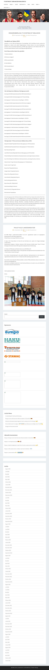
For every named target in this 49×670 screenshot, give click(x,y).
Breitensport (22, 4)
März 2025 (7, 505)
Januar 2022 (7, 602)
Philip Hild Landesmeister (24, 227)
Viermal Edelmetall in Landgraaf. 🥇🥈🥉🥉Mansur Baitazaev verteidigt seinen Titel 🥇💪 (24, 423)
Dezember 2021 (8, 605)
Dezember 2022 (8, 574)
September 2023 (8, 553)
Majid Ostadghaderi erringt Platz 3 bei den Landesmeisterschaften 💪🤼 (23, 445)
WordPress (27, 667)
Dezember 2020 (8, 623)
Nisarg (36, 667)
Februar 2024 (8, 539)
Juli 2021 (7, 618)
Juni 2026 (7, 471)
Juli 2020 (7, 637)
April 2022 (7, 595)
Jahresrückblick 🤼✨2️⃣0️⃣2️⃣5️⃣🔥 (15, 452)
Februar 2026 (8, 482)
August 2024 (7, 524)
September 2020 (8, 631)
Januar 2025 (7, 511)
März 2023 (7, 566)
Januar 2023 (7, 571)
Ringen (11, 4)
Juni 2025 (7, 497)
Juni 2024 (7, 529)
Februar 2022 (8, 600)
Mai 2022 (7, 592)
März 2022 (7, 597)
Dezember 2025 (8, 487)
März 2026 (7, 479)
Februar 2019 (8, 658)
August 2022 (7, 584)
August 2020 (7, 634)
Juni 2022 (7, 589)
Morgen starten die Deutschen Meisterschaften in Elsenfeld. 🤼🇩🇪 (18, 418)
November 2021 (8, 608)
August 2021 (7, 616)
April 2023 (7, 563)
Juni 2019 (7, 650)
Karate (16, 4)
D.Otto (26, 35)
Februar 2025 (8, 508)
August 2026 (7, 468)
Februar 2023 (8, 568)
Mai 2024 (7, 532)
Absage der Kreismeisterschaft (11, 426)
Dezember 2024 (8, 513)
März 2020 (7, 642)
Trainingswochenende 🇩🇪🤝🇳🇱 (14, 441)
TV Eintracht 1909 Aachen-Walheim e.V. (15, 1)
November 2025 (8, 490)
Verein (37, 4)
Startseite (6, 4)
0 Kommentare (33, 35)
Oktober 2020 (8, 629)
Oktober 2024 (8, 518)
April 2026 (7, 476)
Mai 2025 (7, 500)
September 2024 (8, 521)
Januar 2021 (7, 621)
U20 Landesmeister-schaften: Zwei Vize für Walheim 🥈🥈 (20, 448)
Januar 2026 (7, 484)
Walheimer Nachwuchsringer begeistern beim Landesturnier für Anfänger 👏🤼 (21, 421)
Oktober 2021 (8, 610)
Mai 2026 (7, 474)
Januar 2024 (7, 542)
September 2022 (8, 581)
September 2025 (8, 495)
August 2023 (7, 555)
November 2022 (8, 576)
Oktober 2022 (8, 579)
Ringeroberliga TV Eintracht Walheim (24, 33)
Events (33, 4)
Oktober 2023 (8, 550)
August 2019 (7, 647)
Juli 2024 (7, 526)
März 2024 (7, 537)
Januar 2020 (7, 644)
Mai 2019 (7, 652)
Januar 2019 (7, 660)
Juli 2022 (7, 587)
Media (29, 4)
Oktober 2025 (8, 492)
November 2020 (8, 626)
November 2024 (8, 516)
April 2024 (7, 534)
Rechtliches (6, 7)
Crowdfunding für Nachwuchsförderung (13, 416)
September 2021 (8, 613)
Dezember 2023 (8, 545)
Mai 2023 (7, 560)
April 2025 (7, 503)
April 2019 (7, 655)
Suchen (5, 314)
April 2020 (7, 639)
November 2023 (8, 547)
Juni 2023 (7, 558)
